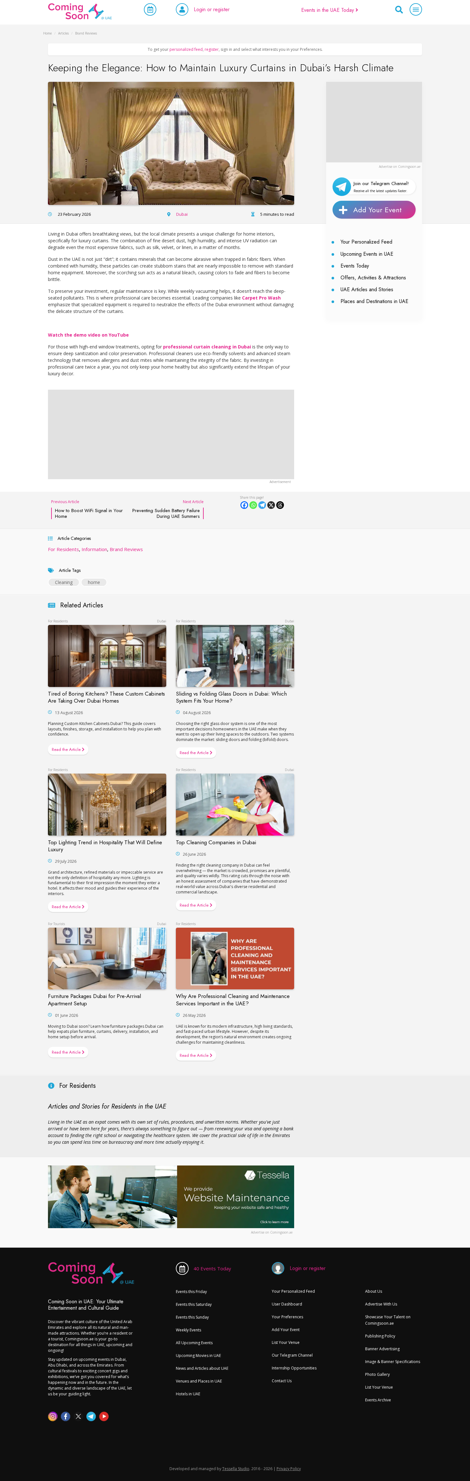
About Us (373, 1291)
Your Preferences (287, 1317)
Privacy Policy (289, 1468)
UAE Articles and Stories (367, 289)
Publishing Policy (380, 1336)
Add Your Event (377, 210)
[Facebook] (244, 505)
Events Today (355, 265)
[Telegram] (262, 505)
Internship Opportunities (294, 1368)
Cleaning (64, 582)
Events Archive (378, 1400)
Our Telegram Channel (292, 1355)
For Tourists (56, 924)
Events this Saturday (194, 1304)
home (94, 582)
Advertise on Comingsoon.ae (399, 166)
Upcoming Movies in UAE (198, 1355)
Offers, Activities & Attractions (373, 277)
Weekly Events (188, 1330)
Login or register (212, 9)
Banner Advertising (382, 1349)
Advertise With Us (381, 1304)
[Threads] (280, 505)
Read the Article (67, 749)
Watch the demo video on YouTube (88, 335)
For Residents (63, 549)
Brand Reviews (126, 549)
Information (94, 549)
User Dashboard (287, 1304)
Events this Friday (191, 1291)
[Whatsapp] (253, 505)
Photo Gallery (377, 1374)
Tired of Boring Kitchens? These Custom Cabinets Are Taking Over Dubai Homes (106, 697)
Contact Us (282, 1381)
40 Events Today (212, 1268)
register (212, 49)
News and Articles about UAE (202, 1368)
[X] (271, 505)
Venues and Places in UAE (199, 1381)
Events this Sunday (192, 1317)
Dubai (182, 214)
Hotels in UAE (188, 1394)
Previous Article (87, 509)
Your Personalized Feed (366, 242)
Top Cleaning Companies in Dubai (216, 842)
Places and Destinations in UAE (374, 301)
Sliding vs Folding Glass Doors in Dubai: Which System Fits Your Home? (231, 697)
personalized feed (186, 49)
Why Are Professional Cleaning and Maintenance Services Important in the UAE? (233, 999)
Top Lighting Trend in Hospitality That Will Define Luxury (105, 845)
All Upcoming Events (194, 1342)
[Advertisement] (374, 122)
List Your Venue (286, 1342)
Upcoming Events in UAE (367, 254)
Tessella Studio (235, 1468)
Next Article (168, 509)
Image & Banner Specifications (392, 1361)
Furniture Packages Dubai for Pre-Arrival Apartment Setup (94, 999)
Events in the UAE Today (328, 10)
